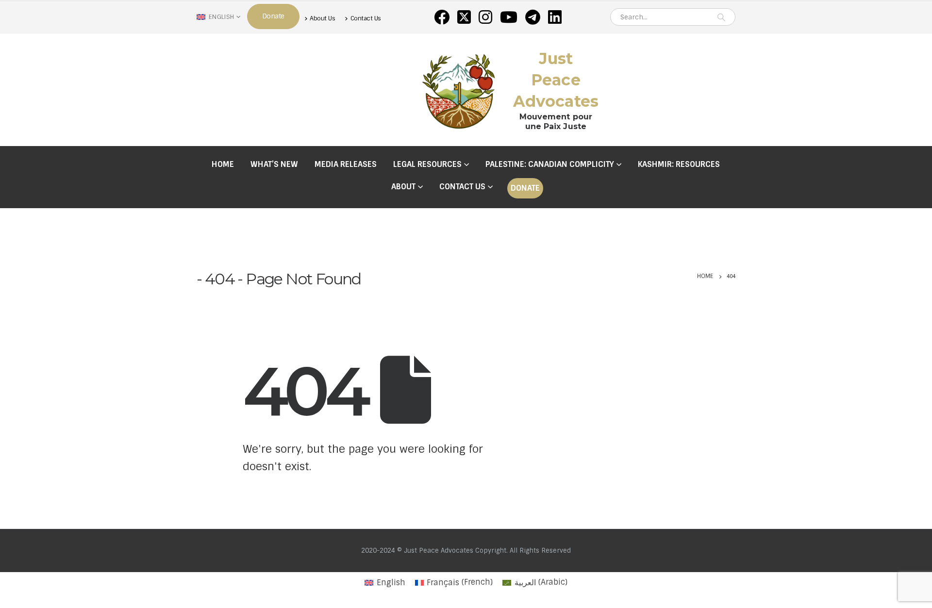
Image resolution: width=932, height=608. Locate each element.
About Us (322, 18)
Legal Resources (427, 164)
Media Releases (346, 164)
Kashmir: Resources (679, 164)
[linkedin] (555, 17)
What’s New (274, 164)
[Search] (721, 17)
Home (223, 164)
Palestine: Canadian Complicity (549, 164)
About (403, 186)
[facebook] (441, 17)
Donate (525, 188)
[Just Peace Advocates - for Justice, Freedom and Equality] (458, 89)
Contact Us (365, 18)
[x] (464, 17)
